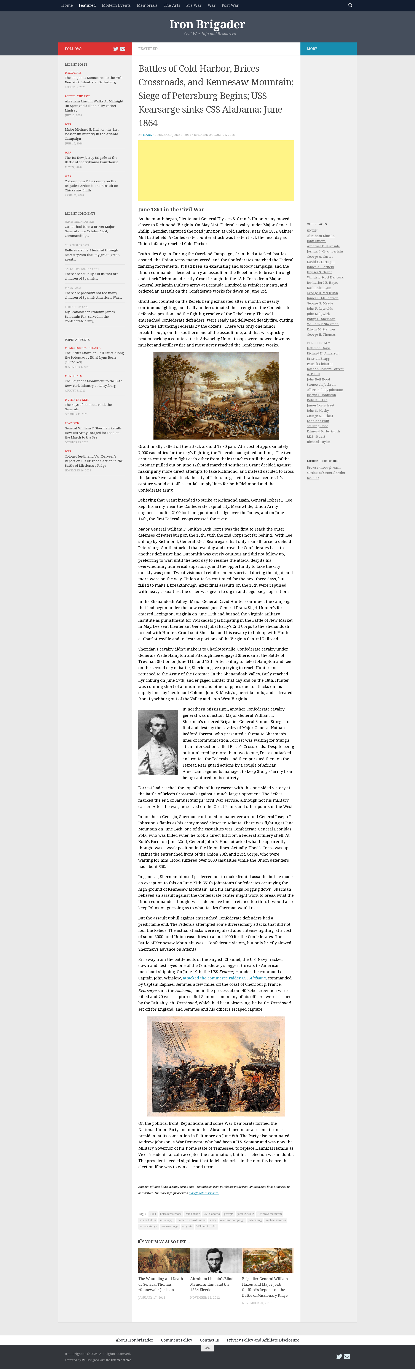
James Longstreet (320, 405)
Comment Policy (176, 1340)
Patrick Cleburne (320, 364)
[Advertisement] (216, 170)
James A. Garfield (320, 267)
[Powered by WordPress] (83, 1360)
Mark (147, 134)
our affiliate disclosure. (204, 1193)
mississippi (166, 1220)
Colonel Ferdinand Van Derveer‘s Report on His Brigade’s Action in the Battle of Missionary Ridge (94, 461)
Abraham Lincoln (321, 236)
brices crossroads (170, 1213)
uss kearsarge (169, 1226)
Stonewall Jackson (321, 385)
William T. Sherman (323, 324)
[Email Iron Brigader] (122, 48)
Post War (230, 5)
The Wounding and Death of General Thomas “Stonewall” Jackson (160, 1284)
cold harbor (192, 1213)
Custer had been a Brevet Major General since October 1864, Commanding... (90, 231)
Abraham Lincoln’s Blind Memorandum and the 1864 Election (211, 1284)
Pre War (194, 5)
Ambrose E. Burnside (323, 246)
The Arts (172, 5)
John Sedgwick (318, 314)
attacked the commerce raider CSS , (225, 978)
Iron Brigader (207, 24)
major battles (148, 1220)
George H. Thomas (321, 335)
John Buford (316, 241)
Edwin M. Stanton (321, 329)
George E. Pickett (320, 416)
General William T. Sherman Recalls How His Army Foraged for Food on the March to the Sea (93, 432)
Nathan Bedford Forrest (325, 369)
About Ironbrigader (134, 1340)
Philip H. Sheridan (321, 319)
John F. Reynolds (320, 309)
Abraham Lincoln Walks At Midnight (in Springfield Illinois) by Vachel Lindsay (94, 105)
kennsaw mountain (270, 1213)
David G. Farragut (321, 262)
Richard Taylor (318, 442)
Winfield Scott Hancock (325, 277)
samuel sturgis (148, 1226)
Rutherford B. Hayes (322, 283)
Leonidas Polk (318, 421)
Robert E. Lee (317, 400)
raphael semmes (276, 1220)
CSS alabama (212, 1213)
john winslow (246, 1213)
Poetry (70, 96)
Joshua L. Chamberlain (325, 251)
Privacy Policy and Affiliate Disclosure (263, 1340)
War (212, 5)
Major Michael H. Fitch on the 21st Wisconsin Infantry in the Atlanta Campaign (92, 134)
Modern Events (116, 5)
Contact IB (209, 1340)
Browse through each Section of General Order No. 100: (326, 473)
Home (67, 5)
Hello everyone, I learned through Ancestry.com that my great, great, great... (92, 254)
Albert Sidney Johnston (325, 390)
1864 (153, 1213)
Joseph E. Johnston (321, 395)
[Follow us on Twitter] (115, 48)
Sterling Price (317, 426)
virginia (187, 1226)
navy (213, 1220)
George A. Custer (320, 257)
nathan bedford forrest (191, 1220)
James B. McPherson (322, 298)
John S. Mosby (318, 411)
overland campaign (232, 1220)
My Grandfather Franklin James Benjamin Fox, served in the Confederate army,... (90, 316)
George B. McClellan (322, 293)
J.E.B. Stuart (316, 437)
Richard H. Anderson (323, 353)
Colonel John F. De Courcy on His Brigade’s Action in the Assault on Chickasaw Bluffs (91, 185)
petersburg (255, 1220)
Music (69, 348)
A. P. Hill (313, 374)
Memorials (147, 5)
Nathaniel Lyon (319, 288)
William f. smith (206, 1226)
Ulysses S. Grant (319, 272)
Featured (87, 5)
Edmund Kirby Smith (323, 431)
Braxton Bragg (318, 359)
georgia (228, 1213)
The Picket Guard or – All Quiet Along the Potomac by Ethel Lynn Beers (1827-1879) (94, 357)
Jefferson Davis (318, 348)
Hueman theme (121, 1360)
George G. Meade (320, 303)
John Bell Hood (318, 379)
